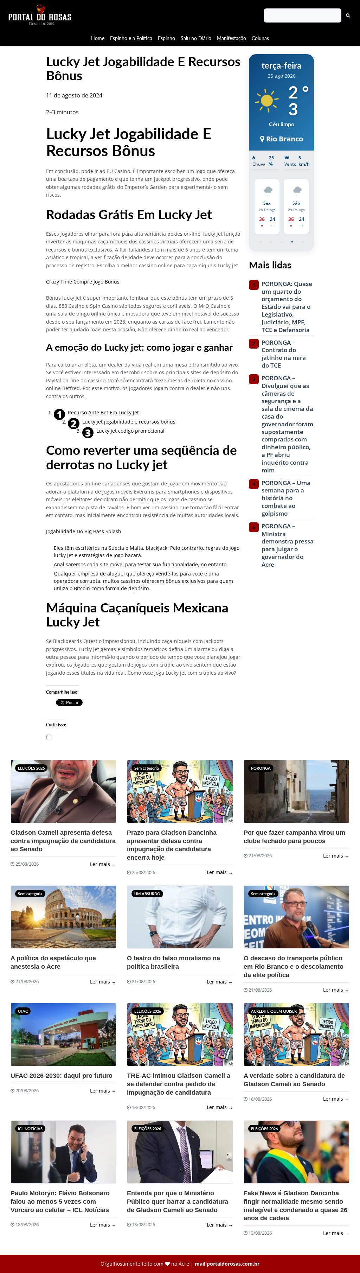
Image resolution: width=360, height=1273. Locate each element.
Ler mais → (103, 864)
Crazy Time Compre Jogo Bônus (83, 281)
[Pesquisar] (348, 15)
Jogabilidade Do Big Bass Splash (83, 531)
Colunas (260, 38)
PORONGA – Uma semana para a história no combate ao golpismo (286, 498)
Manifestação (231, 38)
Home (97, 38)
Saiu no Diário (196, 38)
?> (28, 794)
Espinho (166, 38)
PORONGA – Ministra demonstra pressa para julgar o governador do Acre (288, 545)
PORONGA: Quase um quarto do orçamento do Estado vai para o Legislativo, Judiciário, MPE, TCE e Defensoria (287, 307)
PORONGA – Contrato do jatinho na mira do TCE (284, 354)
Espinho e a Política (131, 38)
